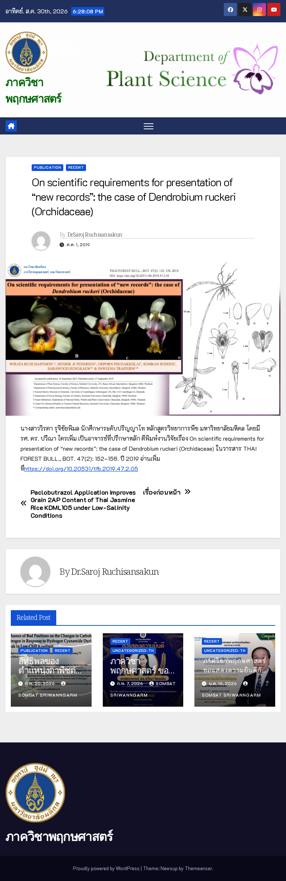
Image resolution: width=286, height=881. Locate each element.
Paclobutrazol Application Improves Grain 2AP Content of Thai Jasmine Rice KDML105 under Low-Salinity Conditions (83, 503)
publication (47, 167)
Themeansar (198, 868)
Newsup (169, 868)
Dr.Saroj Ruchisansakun (95, 234)
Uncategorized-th (133, 650)
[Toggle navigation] (149, 126)
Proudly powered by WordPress (107, 868)
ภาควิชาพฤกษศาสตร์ (59, 836)
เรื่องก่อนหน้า (162, 492)
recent (76, 167)
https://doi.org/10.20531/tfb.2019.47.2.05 (81, 468)
